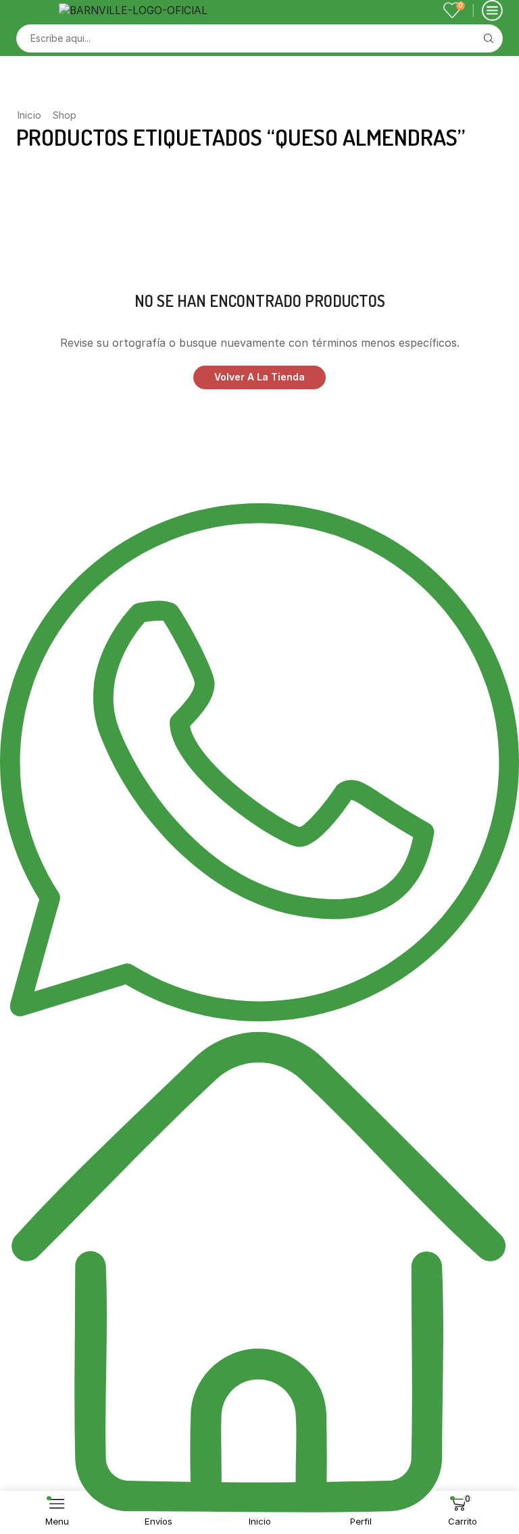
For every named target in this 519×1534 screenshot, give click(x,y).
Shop (64, 115)
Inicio (29, 115)
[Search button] (488, 38)
